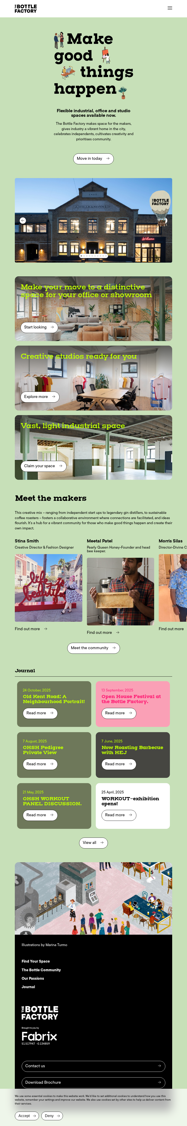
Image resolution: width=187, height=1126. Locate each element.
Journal (28, 987)
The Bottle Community (41, 970)
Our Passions (33, 979)
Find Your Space (36, 961)
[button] (81, 256)
